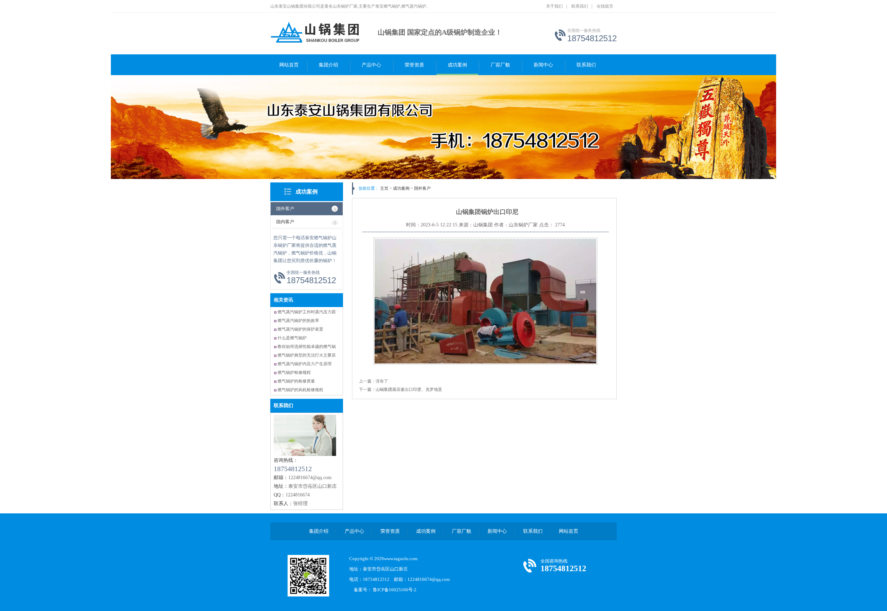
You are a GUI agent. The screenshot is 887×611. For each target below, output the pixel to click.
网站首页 (289, 65)
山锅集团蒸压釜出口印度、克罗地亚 (409, 389)
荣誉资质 (414, 65)
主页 (384, 188)
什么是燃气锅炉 (292, 337)
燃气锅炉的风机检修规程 (300, 389)
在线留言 (605, 6)
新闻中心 (543, 65)
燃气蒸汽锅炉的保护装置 (300, 329)
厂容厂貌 (500, 65)
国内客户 (285, 221)
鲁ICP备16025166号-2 (397, 589)
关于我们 (554, 6)
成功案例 (457, 65)
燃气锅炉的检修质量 (296, 381)
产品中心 (371, 65)
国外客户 (285, 208)
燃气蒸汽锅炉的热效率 (298, 320)
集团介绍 (328, 65)
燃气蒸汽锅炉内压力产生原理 (305, 363)
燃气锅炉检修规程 (294, 372)
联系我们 (579, 6)
